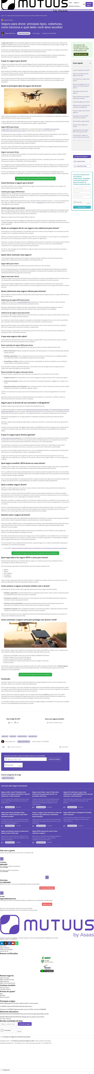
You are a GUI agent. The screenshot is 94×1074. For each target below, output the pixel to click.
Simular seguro (89, 4)
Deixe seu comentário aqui (55, 722)
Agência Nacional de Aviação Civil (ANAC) (37, 409)
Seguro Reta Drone (33, 736)
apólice (11, 222)
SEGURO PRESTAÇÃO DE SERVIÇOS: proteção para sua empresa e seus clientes (22, 1016)
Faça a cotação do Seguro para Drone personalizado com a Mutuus (35, 178)
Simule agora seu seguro (81, 54)
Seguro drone (13, 736)
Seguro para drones (22, 736)
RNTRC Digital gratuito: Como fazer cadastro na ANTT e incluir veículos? (19, 1003)
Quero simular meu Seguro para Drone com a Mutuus (35, 674)
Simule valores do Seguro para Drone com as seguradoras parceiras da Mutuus (35, 553)
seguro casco (5, 736)
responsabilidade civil (24, 302)
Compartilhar (65, 747)
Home (70, 2)
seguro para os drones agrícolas (11, 438)
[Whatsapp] (16, 943)
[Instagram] (5, 943)
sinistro (21, 220)
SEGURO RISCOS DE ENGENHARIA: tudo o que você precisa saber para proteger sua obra (24, 1013)
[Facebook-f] (9, 943)
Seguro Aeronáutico (23, 33)
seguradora (40, 202)
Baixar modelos (82, 207)
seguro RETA (5, 129)
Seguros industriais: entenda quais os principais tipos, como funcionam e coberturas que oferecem (39, 548)
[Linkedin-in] (2, 943)
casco (36, 71)
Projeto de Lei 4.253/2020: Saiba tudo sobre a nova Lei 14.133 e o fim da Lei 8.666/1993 (23, 1009)
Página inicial (4, 15)
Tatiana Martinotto (10, 33)
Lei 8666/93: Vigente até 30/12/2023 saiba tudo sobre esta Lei (16, 1006)
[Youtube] (13, 943)
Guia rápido (78, 63)
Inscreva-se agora (54, 759)
